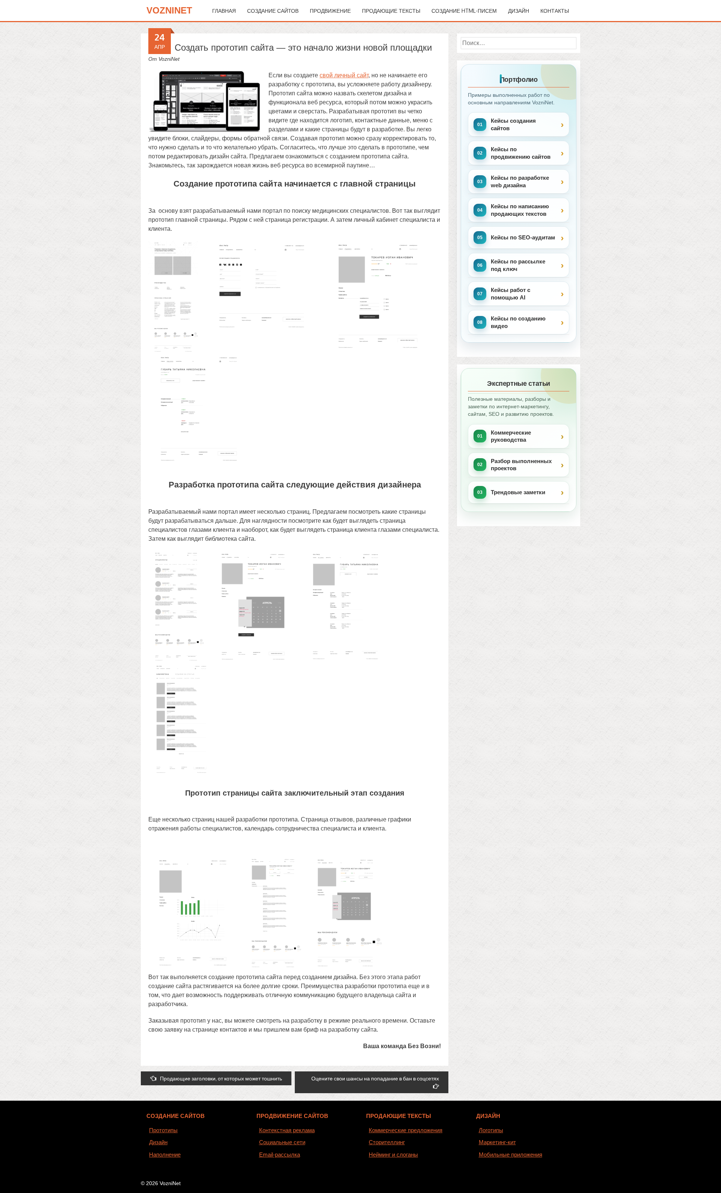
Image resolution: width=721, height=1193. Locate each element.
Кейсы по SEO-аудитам (523, 237)
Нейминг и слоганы (393, 1154)
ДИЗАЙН (488, 1116)
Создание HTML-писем (464, 11)
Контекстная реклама (287, 1130)
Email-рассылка (279, 1154)
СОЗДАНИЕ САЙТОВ (175, 1116)
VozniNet (169, 10)
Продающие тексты (391, 11)
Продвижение (330, 11)
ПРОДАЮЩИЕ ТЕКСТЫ (398, 1116)
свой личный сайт (344, 75)
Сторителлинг (387, 1142)
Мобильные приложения (510, 1154)
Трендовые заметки (518, 492)
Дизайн (518, 11)
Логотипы (491, 1130)
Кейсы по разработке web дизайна (520, 181)
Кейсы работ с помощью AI (510, 294)
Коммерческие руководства (511, 436)
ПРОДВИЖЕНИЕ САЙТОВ (292, 1116)
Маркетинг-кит (497, 1142)
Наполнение (165, 1154)
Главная (224, 11)
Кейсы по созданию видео (518, 322)
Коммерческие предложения (405, 1130)
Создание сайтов (273, 11)
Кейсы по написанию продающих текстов (520, 210)
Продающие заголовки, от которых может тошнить (221, 1078)
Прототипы (163, 1130)
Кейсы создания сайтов (513, 124)
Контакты (554, 11)
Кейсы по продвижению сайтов (521, 153)
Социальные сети (282, 1142)
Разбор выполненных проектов (521, 465)
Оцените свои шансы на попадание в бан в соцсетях (375, 1078)
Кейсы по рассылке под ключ (518, 265)
